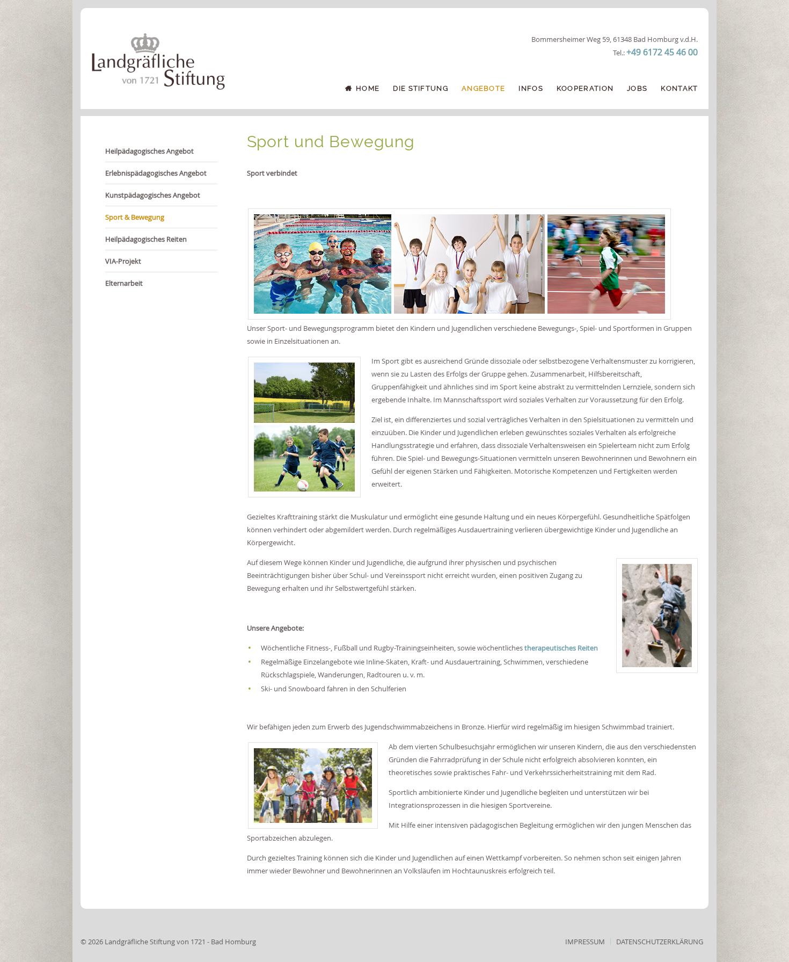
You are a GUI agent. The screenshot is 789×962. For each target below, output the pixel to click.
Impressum (585, 941)
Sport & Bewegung (134, 217)
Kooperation (585, 88)
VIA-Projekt (123, 261)
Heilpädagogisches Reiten (146, 239)
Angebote (483, 88)
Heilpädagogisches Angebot (149, 151)
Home (367, 88)
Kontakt (679, 88)
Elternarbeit (124, 283)
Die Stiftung (420, 88)
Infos (530, 88)
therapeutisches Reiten (561, 648)
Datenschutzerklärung (659, 941)
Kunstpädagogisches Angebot (152, 195)
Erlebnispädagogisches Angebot (156, 173)
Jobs (637, 88)
